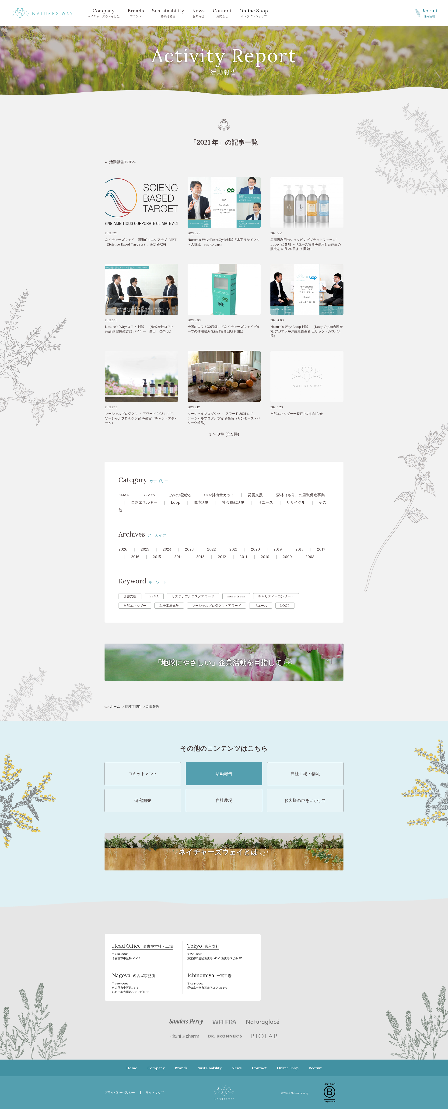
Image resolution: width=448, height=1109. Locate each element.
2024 (167, 549)
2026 (123, 549)
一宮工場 (209, 975)
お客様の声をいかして (305, 800)
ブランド (136, 13)
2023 (189, 549)
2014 (178, 556)
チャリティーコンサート (276, 596)
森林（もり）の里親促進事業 (300, 494)
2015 (157, 556)
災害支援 (255, 494)
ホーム (115, 706)
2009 (287, 556)
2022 (211, 549)
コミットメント (143, 773)
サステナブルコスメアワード (193, 596)
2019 (277, 549)
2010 (265, 556)
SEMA (124, 494)
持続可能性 (168, 13)
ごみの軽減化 (179, 494)
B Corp (148, 494)
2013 (200, 556)
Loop (175, 502)
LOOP (285, 605)
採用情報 (429, 13)
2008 (309, 556)
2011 (243, 556)
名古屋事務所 (133, 975)
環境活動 (201, 502)
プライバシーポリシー (120, 1093)
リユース (265, 502)
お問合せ (222, 13)
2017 (321, 549)
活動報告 (224, 773)
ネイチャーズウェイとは (104, 13)
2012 (222, 556)
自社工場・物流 (305, 773)
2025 (145, 549)
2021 (233, 549)
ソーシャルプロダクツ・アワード (216, 605)
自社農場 (224, 800)
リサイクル (296, 502)
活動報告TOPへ (122, 162)
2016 (135, 556)
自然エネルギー (144, 502)
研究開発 (142, 800)
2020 (255, 549)
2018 (299, 549)
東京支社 (203, 946)
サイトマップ (155, 1093)
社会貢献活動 (233, 502)
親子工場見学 (169, 605)
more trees (236, 596)
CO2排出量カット (219, 494)
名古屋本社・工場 (142, 946)
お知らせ (198, 13)
